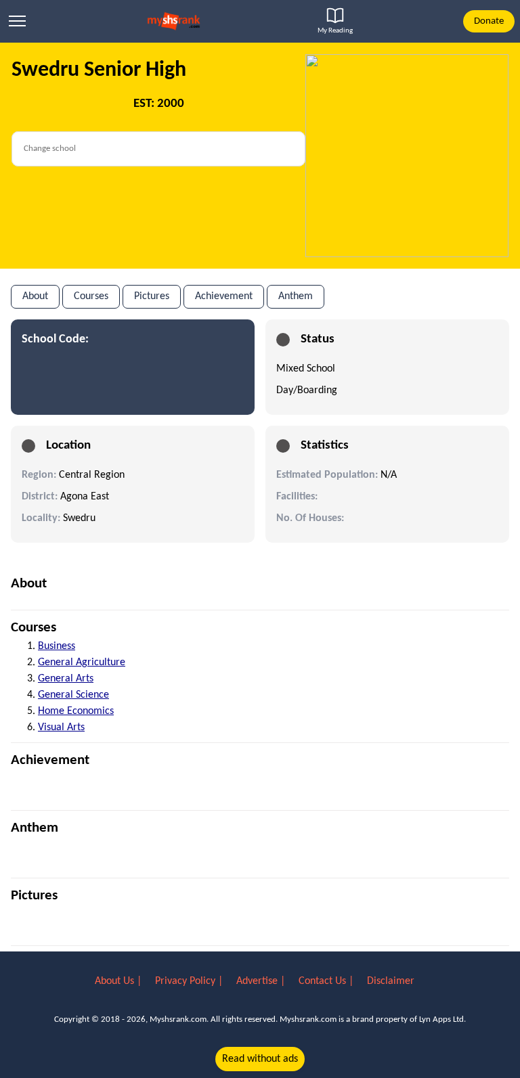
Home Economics (76, 711)
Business (56, 646)
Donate (489, 21)
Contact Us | (327, 981)
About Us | (119, 981)
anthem (295, 296)
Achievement (224, 296)
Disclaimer (390, 981)
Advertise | (262, 981)
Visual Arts (61, 727)
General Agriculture (81, 662)
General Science (73, 695)
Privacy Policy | (190, 981)
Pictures (151, 296)
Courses (91, 296)
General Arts (65, 678)
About (35, 296)
